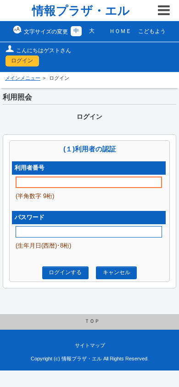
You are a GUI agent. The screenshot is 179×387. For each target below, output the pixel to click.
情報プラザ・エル (81, 10)
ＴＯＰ (92, 321)
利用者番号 (30, 168)
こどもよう (152, 31)
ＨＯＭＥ (120, 31)
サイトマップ (90, 345)
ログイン (22, 60)
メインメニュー (22, 78)
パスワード (30, 217)
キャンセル (116, 272)
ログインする (65, 272)
